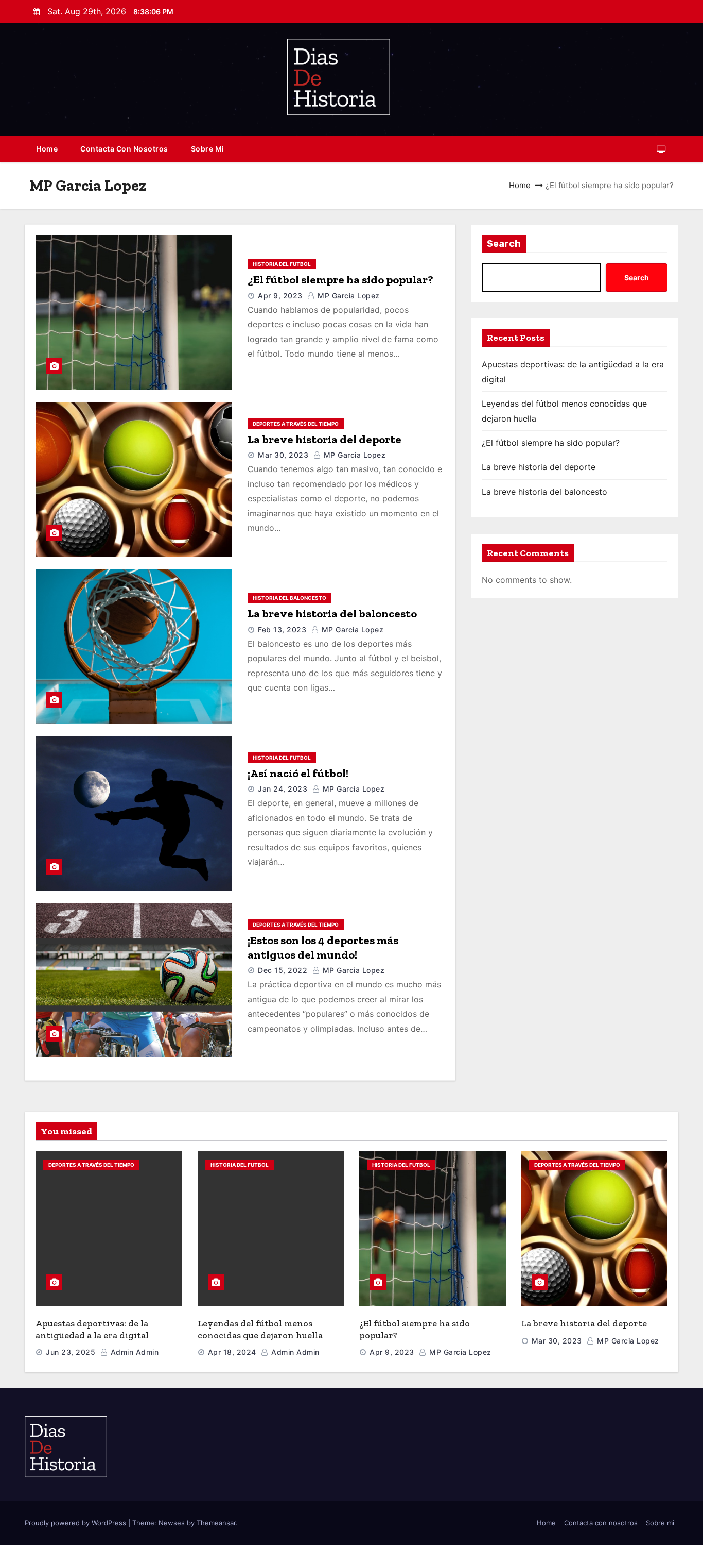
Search (504, 243)
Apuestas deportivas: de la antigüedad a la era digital (92, 1329)
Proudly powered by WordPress (76, 1523)
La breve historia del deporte (324, 439)
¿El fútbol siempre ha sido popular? (340, 280)
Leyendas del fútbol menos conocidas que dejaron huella (260, 1329)
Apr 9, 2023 (280, 295)
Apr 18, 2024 (232, 1352)
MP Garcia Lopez (347, 295)
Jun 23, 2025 (70, 1352)
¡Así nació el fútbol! (298, 773)
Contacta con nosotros (124, 148)
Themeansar (216, 1523)
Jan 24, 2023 (282, 788)
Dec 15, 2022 (282, 970)
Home (47, 148)
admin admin (133, 1352)
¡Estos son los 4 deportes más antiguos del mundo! (323, 947)
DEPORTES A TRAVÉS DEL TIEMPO (296, 424)
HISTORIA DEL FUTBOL (282, 264)
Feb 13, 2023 (282, 629)
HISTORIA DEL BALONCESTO (289, 598)
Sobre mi (207, 148)
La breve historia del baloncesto (332, 613)
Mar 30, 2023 (283, 454)
